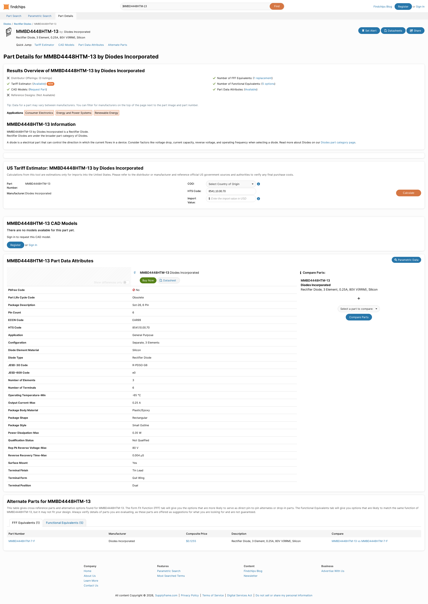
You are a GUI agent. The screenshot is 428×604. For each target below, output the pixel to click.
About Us (90, 575)
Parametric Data (407, 259)
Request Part (38, 89)
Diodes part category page (338, 142)
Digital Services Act (239, 595)
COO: (191, 183)
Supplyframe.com (166, 595)
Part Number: (12, 185)
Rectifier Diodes (22, 23)
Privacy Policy (190, 595)
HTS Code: (194, 191)
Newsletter (250, 575)
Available (39, 83)
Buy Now (148, 280)
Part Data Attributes (91, 44)
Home (87, 571)
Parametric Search (168, 571)
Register (403, 6)
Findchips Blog (382, 6)
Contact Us (91, 585)
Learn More (91, 580)
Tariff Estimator (44, 44)
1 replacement (263, 78)
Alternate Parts (117, 44)
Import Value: (192, 200)
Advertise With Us (332, 571)
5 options (268, 83)
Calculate (408, 192)
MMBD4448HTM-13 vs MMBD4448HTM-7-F (360, 541)
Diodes (7, 23)
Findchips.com (14, 7)
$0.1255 (191, 541)
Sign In (420, 6)
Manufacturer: (15, 193)
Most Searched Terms (171, 575)
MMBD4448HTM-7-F (22, 541)
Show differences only (108, 282)
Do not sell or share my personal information (284, 595)
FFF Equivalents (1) (26, 522)
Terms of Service (213, 595)
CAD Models (66, 44)
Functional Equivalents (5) (64, 522)
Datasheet (169, 280)
